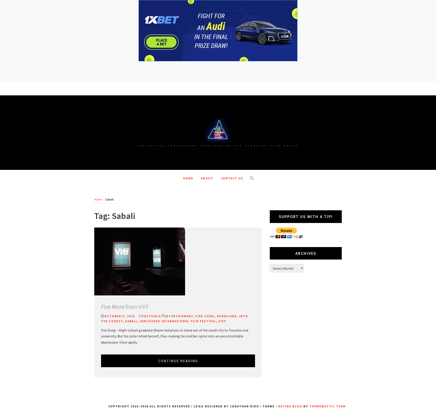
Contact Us (232, 178)
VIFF (222, 321)
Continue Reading (178, 361)
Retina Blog (290, 406)
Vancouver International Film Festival (178, 321)
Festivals (151, 316)
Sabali (131, 321)
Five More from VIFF (125, 306)
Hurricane (227, 316)
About (207, 178)
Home (188, 178)
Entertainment (178, 316)
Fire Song (205, 316)
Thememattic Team (327, 406)
